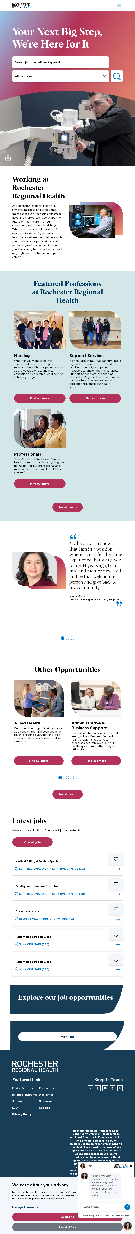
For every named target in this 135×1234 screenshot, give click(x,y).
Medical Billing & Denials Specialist (39, 861)
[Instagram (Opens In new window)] (112, 1088)
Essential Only (67, 1227)
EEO (15, 1107)
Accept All (67, 1217)
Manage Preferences (26, 1207)
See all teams (67, 507)
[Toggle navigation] (119, 6)
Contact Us (46, 1088)
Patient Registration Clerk (33, 936)
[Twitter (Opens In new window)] (90, 1088)
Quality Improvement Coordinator (39, 886)
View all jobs (32, 842)
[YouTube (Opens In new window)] (105, 1088)
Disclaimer (46, 1094)
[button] (62, 638)
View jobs (67, 1036)
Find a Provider (22, 1088)
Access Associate (27, 911)
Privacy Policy (22, 1114)
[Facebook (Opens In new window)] (98, 1088)
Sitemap (18, 1101)
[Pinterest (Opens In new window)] (120, 1088)
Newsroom (46, 1101)
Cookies (44, 1107)
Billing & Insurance (24, 1094)
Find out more (40, 398)
